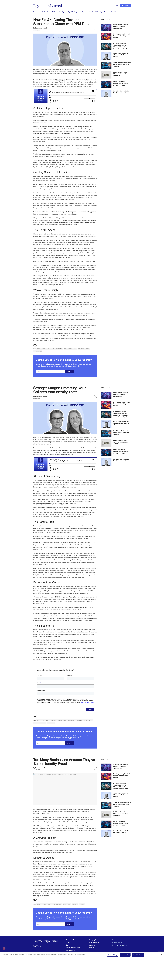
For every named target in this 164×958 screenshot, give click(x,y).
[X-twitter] (39, 946)
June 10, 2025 (36, 30)
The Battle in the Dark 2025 (49, 817)
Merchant (106, 12)
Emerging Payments (84, 12)
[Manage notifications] (4, 948)
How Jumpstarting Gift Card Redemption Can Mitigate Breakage (121, 35)
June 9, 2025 (36, 398)
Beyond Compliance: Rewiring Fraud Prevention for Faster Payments (121, 83)
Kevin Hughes (60, 80)
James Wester (58, 82)
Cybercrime (53, 720)
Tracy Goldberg (73, 450)
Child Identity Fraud (42, 720)
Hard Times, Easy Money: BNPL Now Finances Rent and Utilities (120, 74)
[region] (82, 955)
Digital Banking (72, 12)
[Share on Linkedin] (95, 28)
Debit (48, 12)
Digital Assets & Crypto (59, 12)
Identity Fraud (62, 720)
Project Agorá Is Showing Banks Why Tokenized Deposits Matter (120, 26)
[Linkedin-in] (35, 946)
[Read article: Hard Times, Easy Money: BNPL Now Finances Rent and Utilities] (106, 75)
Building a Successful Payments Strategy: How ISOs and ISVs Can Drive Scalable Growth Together (120, 46)
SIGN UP (126, 5)
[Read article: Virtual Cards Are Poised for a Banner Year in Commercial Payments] (106, 65)
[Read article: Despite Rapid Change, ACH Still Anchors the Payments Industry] (106, 56)
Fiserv (52, 348)
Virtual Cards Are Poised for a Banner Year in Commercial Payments (122, 64)
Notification (59, 348)
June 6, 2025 (36, 770)
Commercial (36, 12)
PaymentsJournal (41, 28)
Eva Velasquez (45, 452)
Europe (39, 904)
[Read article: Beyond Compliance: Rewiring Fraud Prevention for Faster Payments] (106, 84)
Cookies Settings (112, 955)
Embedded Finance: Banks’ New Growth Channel (121, 92)
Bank (38, 348)
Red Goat (75, 904)
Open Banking (68, 348)
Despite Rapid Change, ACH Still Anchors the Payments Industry (121, 55)
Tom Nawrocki (40, 768)
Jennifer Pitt (36, 828)
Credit (44, 12)
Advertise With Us (117, 942)
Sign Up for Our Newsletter (119, 945)
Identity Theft (71, 720)
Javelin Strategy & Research (84, 720)
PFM (75, 348)
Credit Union (45, 348)
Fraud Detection (47, 904)
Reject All (125, 955)
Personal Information (40, 723)
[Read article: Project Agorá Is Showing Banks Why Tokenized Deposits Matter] (106, 27)
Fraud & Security (97, 12)
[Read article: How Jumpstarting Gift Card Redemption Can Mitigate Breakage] (106, 36)
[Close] (161, 955)
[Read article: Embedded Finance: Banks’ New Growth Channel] (106, 93)
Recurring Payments (83, 348)
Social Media (51, 723)
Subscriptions (38, 351)
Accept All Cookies (138, 955)
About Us (114, 940)
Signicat (82, 904)
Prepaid (113, 12)
